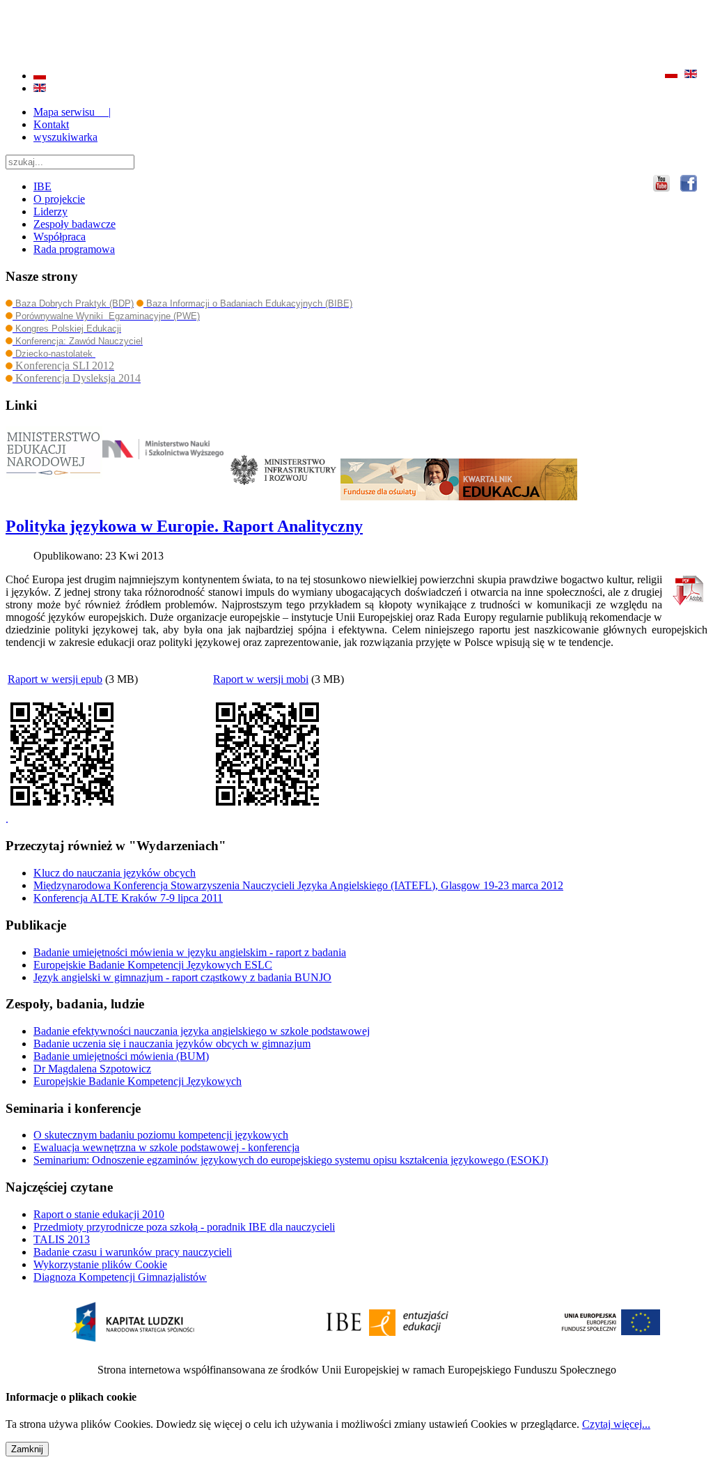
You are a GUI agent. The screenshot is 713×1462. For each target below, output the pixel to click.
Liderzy (50, 211)
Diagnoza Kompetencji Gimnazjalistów (120, 1277)
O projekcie (59, 199)
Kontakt (51, 124)
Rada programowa (74, 249)
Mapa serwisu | (72, 112)
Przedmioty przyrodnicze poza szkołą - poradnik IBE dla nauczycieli (184, 1227)
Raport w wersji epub (55, 679)
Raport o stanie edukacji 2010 (98, 1214)
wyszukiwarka (65, 137)
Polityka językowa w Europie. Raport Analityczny (184, 526)
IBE (42, 186)
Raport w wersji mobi (260, 679)
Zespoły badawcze (74, 224)
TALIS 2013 (61, 1239)
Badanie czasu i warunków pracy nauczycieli (132, 1252)
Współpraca (59, 237)
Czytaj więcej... (616, 1424)
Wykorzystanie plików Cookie (100, 1264)
